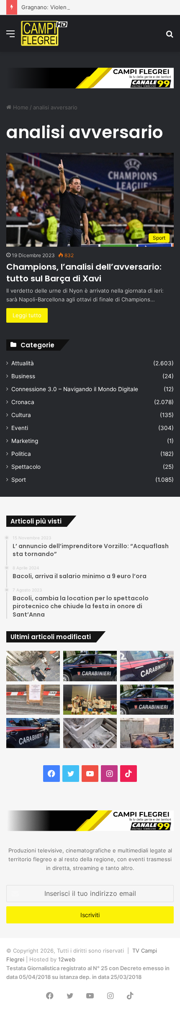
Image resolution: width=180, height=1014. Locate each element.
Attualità (22, 363)
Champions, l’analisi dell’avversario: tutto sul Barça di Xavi (84, 272)
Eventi (19, 428)
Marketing (24, 440)
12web (66, 959)
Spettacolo (26, 466)
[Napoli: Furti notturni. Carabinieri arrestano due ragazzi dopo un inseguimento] (90, 666)
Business (23, 376)
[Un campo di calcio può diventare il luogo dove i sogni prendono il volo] (90, 700)
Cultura (21, 415)
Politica (21, 453)
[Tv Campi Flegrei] (44, 33)
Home (19, 107)
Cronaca (22, 402)
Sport (18, 479)
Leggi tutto (27, 315)
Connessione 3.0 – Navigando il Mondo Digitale (74, 389)
